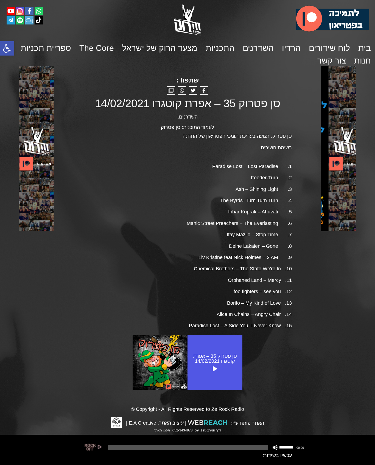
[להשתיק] (275, 447)
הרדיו (291, 48)
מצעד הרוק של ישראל (159, 48)
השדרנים (258, 48)
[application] (205, 447)
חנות (362, 60)
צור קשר (331, 60)
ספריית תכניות (46, 48)
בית (364, 48)
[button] (7, 48)
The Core (96, 48)
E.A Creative (142, 423)
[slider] (287, 447)
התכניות (220, 48)
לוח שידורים (329, 48)
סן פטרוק (170, 127)
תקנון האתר (162, 430)
